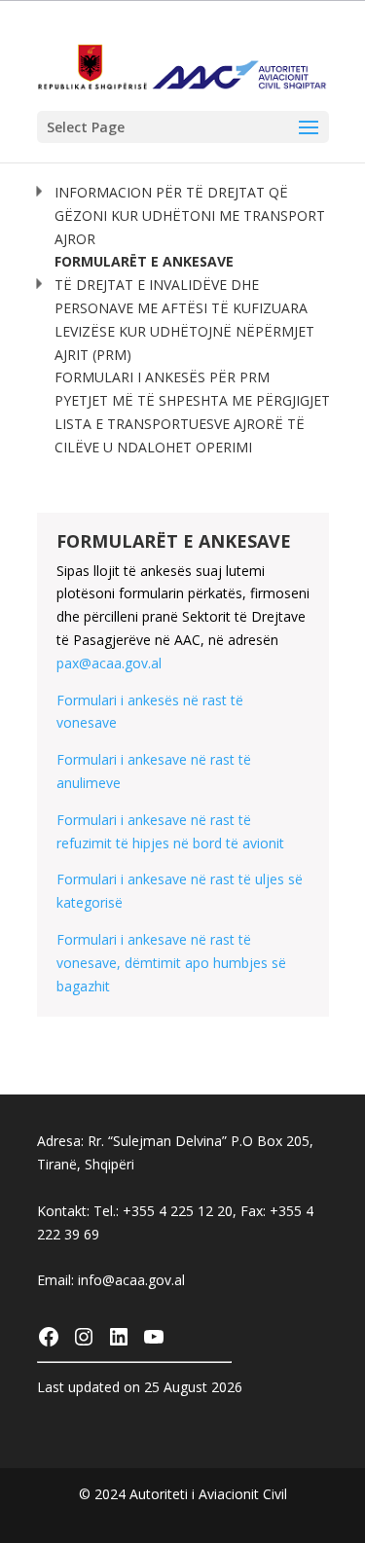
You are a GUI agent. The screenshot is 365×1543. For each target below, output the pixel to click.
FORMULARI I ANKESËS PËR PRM (162, 377)
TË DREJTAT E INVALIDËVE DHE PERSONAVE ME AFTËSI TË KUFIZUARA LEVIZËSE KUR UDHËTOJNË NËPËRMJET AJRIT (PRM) (184, 319)
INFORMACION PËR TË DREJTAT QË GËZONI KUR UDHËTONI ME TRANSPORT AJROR (190, 215)
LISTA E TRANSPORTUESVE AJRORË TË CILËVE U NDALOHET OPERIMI (180, 435)
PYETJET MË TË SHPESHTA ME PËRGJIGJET (192, 400)
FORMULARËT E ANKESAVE (144, 261)
